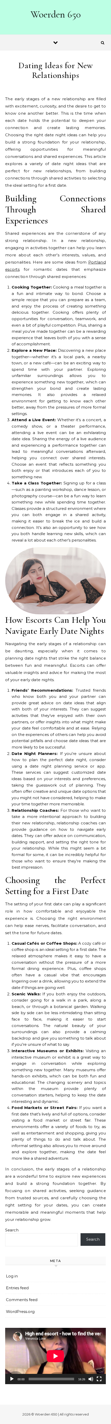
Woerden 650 (56, 14)
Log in (12, 1276)
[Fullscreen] (99, 1379)
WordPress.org (20, 1311)
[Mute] (90, 1379)
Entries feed (17, 1287)
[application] (55, 1356)
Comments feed (21, 1299)
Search (12, 1230)
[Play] (11, 1379)
